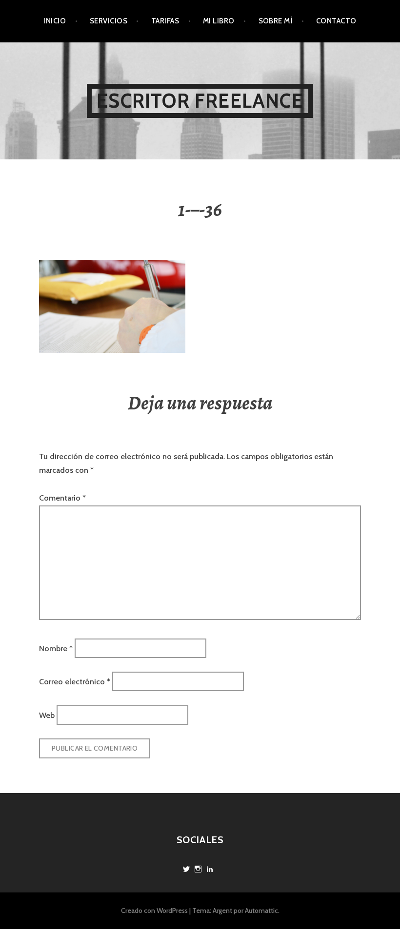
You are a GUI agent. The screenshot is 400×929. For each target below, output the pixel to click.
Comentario (62, 498)
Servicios (108, 21)
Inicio (54, 21)
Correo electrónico (74, 681)
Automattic (261, 910)
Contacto (336, 21)
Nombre (56, 648)
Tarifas (165, 21)
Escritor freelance (200, 101)
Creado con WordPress (154, 910)
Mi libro (219, 21)
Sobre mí (276, 21)
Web (47, 714)
